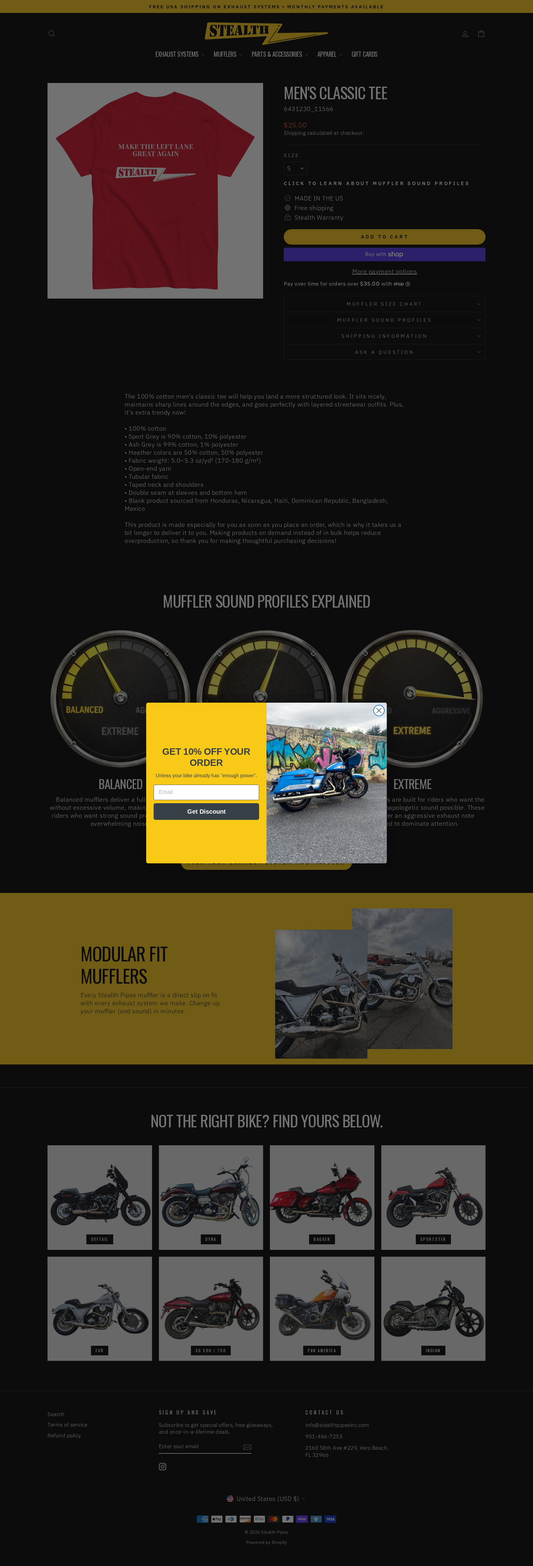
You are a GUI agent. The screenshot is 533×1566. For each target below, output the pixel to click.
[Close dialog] (379, 710)
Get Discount (206, 811)
